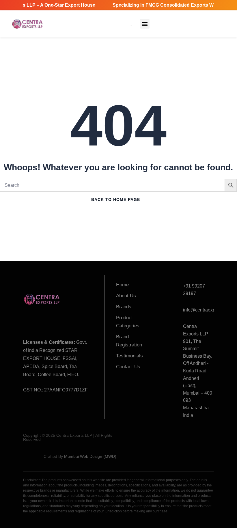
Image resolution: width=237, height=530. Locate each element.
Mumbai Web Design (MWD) (90, 456)
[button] (145, 24)
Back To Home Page (115, 199)
